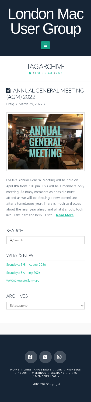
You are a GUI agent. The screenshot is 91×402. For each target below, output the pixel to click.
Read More (65, 215)
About (23, 372)
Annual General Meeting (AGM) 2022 (45, 93)
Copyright (53, 384)
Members (74, 369)
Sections (57, 372)
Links (73, 372)
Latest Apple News (37, 369)
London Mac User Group (46, 21)
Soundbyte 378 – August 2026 (26, 264)
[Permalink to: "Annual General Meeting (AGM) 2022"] (45, 142)
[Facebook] (31, 357)
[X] (45, 357)
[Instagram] (60, 357)
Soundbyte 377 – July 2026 (23, 272)
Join (59, 369)
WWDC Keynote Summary (22, 280)
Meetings (39, 372)
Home (14, 369)
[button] (45, 45)
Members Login (47, 376)
